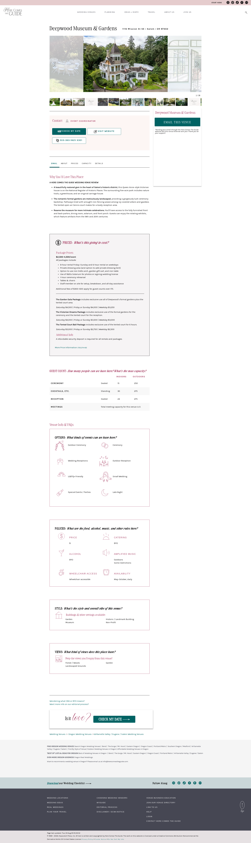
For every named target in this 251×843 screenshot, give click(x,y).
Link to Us (152, 807)
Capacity (86, 163)
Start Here (217, 3)
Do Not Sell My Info (116, 839)
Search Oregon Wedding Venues (87, 746)
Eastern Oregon (133, 746)
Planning (110, 12)
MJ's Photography (93, 89)
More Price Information (71, 347)
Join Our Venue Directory (160, 803)
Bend (104, 746)
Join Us (187, 12)
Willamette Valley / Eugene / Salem (188, 753)
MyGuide (101, 803)
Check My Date (111, 719)
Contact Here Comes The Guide (163, 821)
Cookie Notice (100, 839)
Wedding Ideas (55, 803)
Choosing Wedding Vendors (112, 798)
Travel (151, 12)
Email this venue (177, 122)
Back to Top (242, 802)
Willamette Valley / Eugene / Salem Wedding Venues (119, 734)
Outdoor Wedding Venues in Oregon (101, 749)
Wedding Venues (86, 12)
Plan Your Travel (57, 812)
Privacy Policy (87, 839)
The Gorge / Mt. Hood (116, 746)
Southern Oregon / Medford (179, 746)
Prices (74, 163)
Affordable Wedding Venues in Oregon (133, 749)
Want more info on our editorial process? (69, 704)
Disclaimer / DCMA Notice (110, 812)
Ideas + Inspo (131, 12)
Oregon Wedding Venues (80, 734)
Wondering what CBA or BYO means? (67, 701)
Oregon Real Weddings (83, 757)
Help (149, 812)
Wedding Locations (57, 798)
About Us (169, 12)
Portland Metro (160, 746)
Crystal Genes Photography (181, 89)
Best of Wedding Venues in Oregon (92, 753)
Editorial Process (107, 807)
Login (149, 816)
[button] (52, 64)
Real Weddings (55, 807)
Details (99, 163)
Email (54, 163)
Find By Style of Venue (77, 749)
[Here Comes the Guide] (11, 9)
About (64, 163)
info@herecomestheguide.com (115, 762)
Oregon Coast (146, 746)
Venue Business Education (161, 798)
